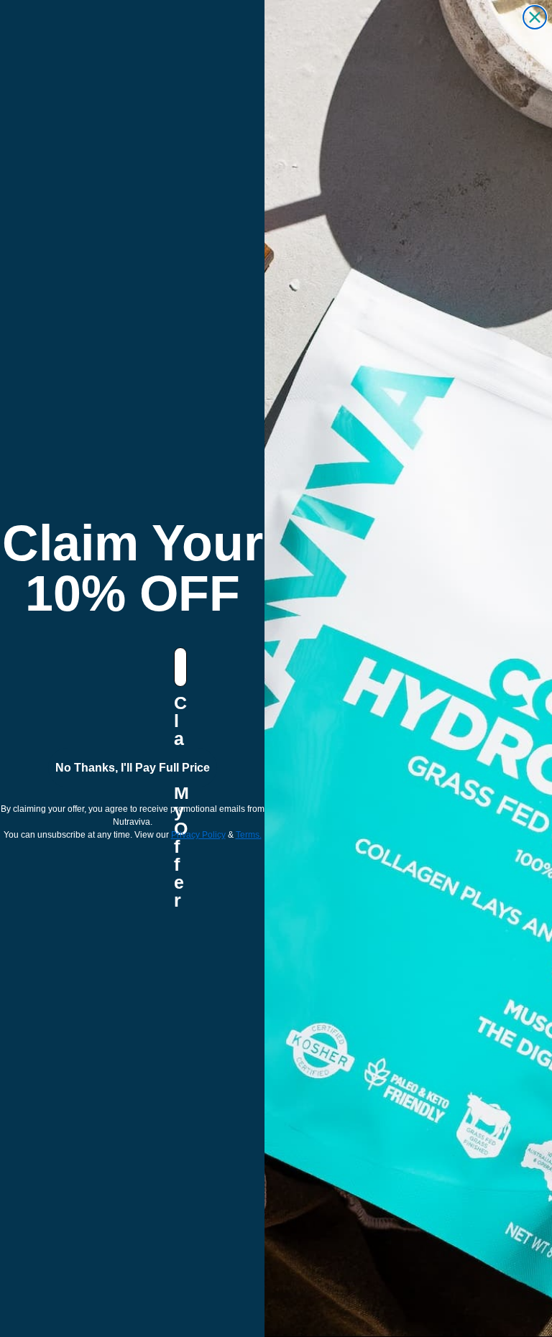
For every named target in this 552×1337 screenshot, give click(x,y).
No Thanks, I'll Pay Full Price (132, 768)
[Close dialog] (534, 17)
